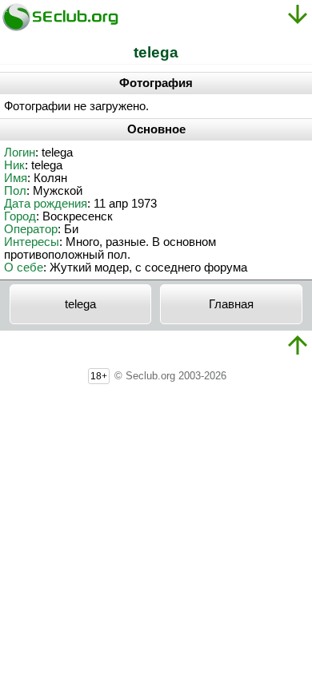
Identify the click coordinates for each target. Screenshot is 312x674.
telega (80, 304)
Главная (231, 304)
